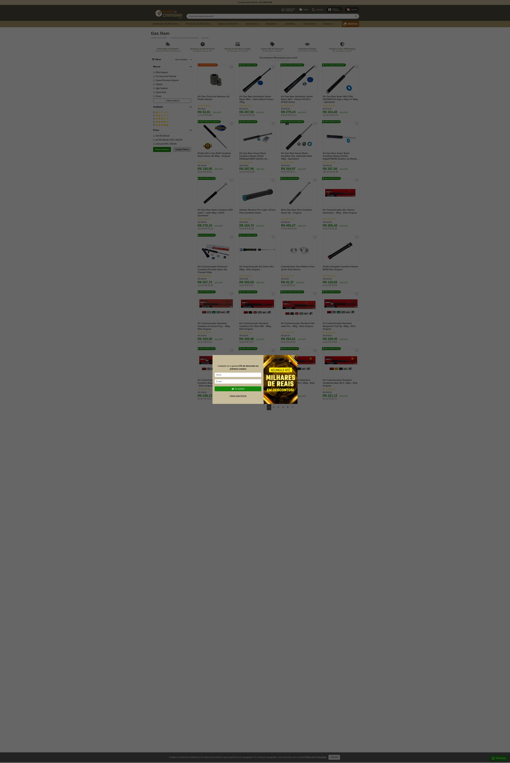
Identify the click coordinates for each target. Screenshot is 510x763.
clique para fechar (238, 396)
